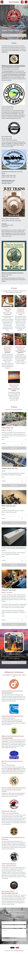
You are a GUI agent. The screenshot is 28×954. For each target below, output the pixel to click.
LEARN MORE (14, 35)
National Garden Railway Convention (12, 272)
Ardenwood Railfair (8, 71)
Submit (14, 939)
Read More (14, 662)
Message (4, 930)
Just (7, 233)
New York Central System (14, 768)
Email (3, 926)
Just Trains (4, 223)
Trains (9, 233)
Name (3, 923)
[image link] (14, 94)
